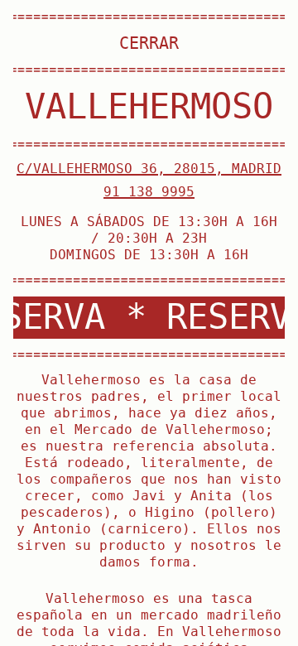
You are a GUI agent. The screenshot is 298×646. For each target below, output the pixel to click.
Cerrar (149, 43)
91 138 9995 (149, 192)
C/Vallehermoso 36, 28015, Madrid (149, 168)
